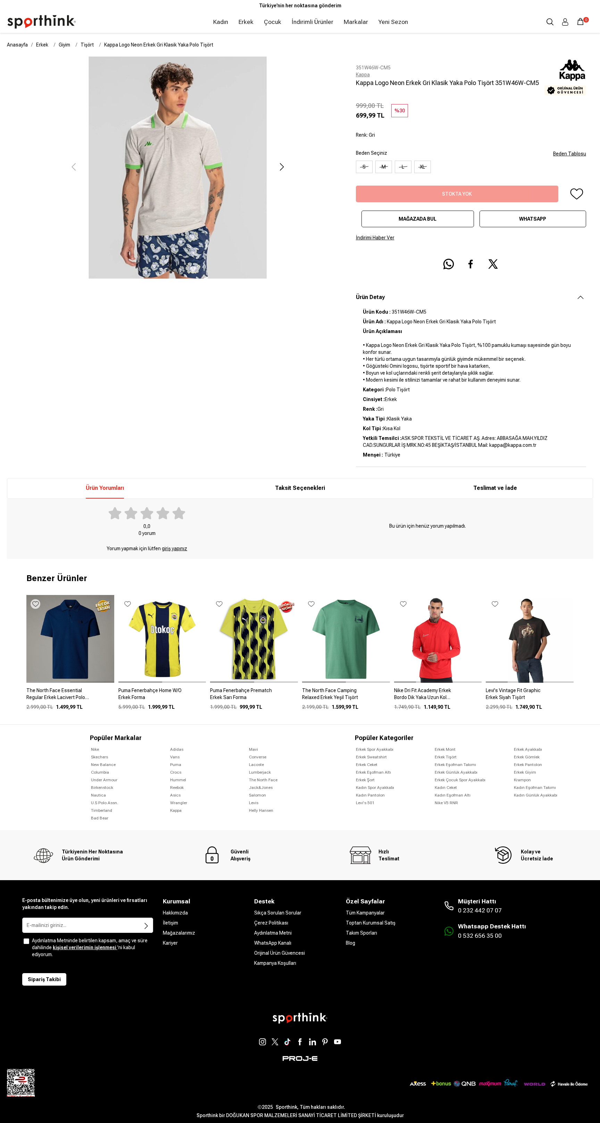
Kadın (220, 21)
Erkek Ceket (366, 764)
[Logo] (41, 22)
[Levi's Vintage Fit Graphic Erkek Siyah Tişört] (530, 697)
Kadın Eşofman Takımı (535, 787)
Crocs (175, 772)
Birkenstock (102, 787)
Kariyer (170, 943)
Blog (350, 943)
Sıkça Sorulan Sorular (277, 913)
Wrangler (178, 802)
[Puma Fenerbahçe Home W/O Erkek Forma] (162, 697)
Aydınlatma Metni (273, 933)
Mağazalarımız (179, 933)
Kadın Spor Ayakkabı (375, 787)
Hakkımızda (175, 913)
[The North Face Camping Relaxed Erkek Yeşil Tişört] (346, 697)
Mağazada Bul (417, 219)
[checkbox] (26, 941)
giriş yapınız (174, 548)
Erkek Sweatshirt (371, 757)
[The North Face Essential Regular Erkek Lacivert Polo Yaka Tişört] (70, 697)
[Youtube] (337, 1041)
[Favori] (576, 194)
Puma (175, 764)
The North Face (263, 779)
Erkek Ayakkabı (528, 749)
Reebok (177, 787)
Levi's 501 (365, 802)
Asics (175, 795)
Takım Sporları (361, 933)
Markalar (356, 21)
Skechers (99, 757)
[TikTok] (287, 1041)
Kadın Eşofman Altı (452, 795)
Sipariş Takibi (44, 979)
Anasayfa (17, 45)
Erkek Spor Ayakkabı (374, 749)
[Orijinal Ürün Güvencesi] (565, 90)
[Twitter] (275, 1041)
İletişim (170, 923)
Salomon (257, 795)
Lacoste (256, 764)
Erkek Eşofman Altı (373, 772)
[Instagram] (262, 1041)
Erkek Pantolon (528, 764)
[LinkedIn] (312, 1041)
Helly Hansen (261, 810)
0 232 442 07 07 (480, 910)
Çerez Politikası (271, 923)
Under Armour (104, 779)
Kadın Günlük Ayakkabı (535, 795)
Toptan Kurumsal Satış (370, 923)
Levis (253, 802)
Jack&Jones (261, 787)
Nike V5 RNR (446, 802)
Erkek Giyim (525, 772)
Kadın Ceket (446, 787)
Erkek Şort (365, 779)
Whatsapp (532, 219)
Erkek (246, 21)
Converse (257, 757)
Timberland (101, 810)
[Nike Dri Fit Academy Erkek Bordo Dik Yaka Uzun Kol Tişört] (438, 697)
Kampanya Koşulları (275, 963)
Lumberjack (260, 772)
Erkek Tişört (446, 757)
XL (422, 167)
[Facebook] (300, 1041)
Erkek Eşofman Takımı (455, 764)
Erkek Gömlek (527, 757)
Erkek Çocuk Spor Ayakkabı (460, 779)
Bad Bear (99, 818)
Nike (95, 749)
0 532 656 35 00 (480, 935)
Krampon (522, 779)
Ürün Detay (370, 297)
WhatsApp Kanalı (272, 943)
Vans (175, 757)
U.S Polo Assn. (104, 802)
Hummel (178, 779)
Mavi (253, 749)
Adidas (176, 749)
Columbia (100, 772)
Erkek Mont (445, 749)
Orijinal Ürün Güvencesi (279, 953)
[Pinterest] (325, 1041)
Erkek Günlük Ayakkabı (456, 772)
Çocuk (272, 21)
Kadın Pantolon (370, 795)
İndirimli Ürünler (312, 21)
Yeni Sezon (393, 21)
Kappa (363, 74)
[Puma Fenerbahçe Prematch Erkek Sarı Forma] (254, 697)
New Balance (103, 764)
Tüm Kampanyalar (365, 913)
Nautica (98, 795)
